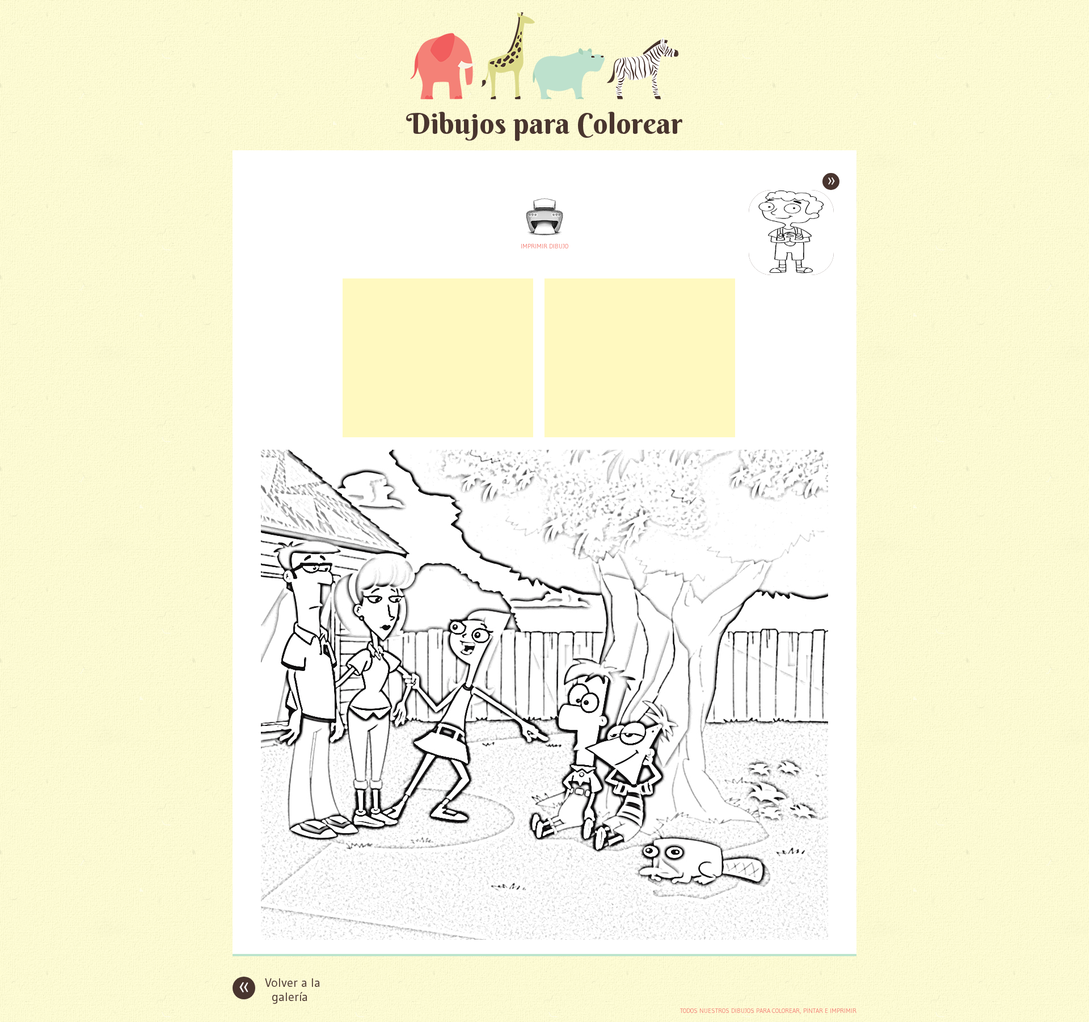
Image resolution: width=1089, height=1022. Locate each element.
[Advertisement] (438, 357)
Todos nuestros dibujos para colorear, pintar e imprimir (768, 1011)
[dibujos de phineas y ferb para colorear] (544, 936)
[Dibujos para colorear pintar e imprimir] (544, 55)
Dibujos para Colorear (544, 123)
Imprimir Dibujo (544, 246)
